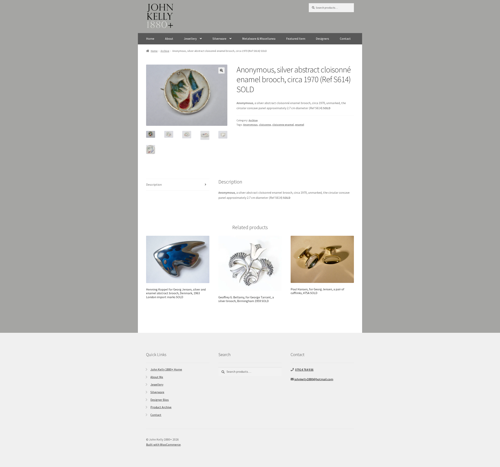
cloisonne (265, 124)
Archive (165, 51)
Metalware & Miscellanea (258, 38)
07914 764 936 (304, 370)
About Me (156, 377)
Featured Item (295, 38)
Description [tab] (154, 184)
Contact (345, 38)
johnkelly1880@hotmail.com (313, 379)
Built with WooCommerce (163, 444)
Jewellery (190, 38)
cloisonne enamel (283, 124)
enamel (299, 124)
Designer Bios (159, 400)
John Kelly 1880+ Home (166, 369)
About (169, 38)
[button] (221, 70)
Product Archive (160, 407)
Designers (322, 38)
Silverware (219, 38)
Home (150, 38)
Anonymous (250, 124)
